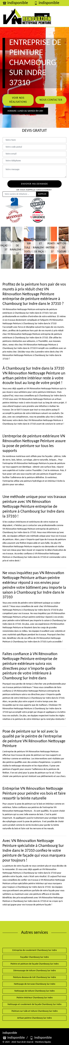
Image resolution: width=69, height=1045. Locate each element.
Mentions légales (43, 1042)
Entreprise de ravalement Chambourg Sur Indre (34, 950)
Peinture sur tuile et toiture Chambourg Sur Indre (35, 1011)
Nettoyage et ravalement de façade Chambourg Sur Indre (34, 1004)
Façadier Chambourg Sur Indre (34, 957)
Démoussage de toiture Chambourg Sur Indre (34, 970)
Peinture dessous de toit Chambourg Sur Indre (34, 977)
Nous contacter (51, 100)
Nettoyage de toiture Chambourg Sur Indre (34, 991)
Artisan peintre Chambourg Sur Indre (34, 1018)
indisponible (17, 3)
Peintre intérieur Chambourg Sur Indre (35, 997)
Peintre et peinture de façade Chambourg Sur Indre (35, 964)
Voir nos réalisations (18, 100)
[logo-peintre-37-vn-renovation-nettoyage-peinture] (27, 16)
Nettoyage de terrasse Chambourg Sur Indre (34, 984)
